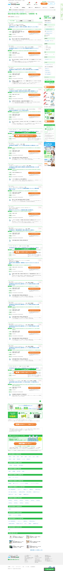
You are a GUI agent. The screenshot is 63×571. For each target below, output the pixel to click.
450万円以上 (27, 500)
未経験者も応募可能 (11, 523)
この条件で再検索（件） (49, 81)
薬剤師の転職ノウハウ (47, 555)
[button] (40, 24)
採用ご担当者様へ (44, 1)
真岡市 (37, 456)
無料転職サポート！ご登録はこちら (25, 424)
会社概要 (9, 566)
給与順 (30, 20)
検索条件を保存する (51, 83)
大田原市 (10, 459)
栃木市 (18, 456)
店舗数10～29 (25, 489)
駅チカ (16, 494)
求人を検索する (52, 7)
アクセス (13, 566)
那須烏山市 (28, 459)
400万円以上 (21, 500)
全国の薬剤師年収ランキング (48, 558)
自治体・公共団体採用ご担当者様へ (29, 557)
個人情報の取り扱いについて (28, 558)
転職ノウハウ (31, 7)
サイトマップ (26, 562)
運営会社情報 (36, 562)
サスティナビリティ (18, 566)
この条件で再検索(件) (49, 569)
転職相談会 (23, 7)
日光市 (30, 456)
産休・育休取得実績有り (12, 489)
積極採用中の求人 (26, 494)
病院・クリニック (15, 483)
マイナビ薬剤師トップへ (28, 555)
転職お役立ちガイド (38, 7)
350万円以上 (16, 500)
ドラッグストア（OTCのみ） (35, 483)
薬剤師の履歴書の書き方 (48, 556)
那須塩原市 (18, 459)
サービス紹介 (16, 7)
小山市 (34, 456)
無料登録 (44, 3)
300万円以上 (10, 500)
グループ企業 (27, 566)
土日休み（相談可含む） (48, 72)
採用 (23, 566)
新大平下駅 (18, 471)
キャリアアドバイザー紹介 (38, 557)
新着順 (21, 20)
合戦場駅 (13, 471)
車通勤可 (20, 494)
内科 (9, 529)
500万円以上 (32, 500)
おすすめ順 (12, 20)
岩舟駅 (9, 471)
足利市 (14, 456)
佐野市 (22, 456)
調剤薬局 (10, 483)
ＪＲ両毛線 (10, 465)
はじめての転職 (47, 557)
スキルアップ (19, 489)
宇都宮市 (10, 456)
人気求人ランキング (37, 558)
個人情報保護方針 (33, 566)
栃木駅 (23, 471)
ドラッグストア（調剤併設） (24, 483)
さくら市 (23, 459)
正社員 (9, 477)
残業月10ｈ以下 (11, 494)
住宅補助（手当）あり (19, 523)
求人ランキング (45, 7)
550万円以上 (38, 500)
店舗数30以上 (31, 489)
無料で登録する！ (25, 443)
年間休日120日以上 (38, 489)
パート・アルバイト (15, 477)
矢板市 (14, 459)
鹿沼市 (26, 456)
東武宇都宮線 (21, 465)
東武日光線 (15, 465)
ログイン (51, 3)
